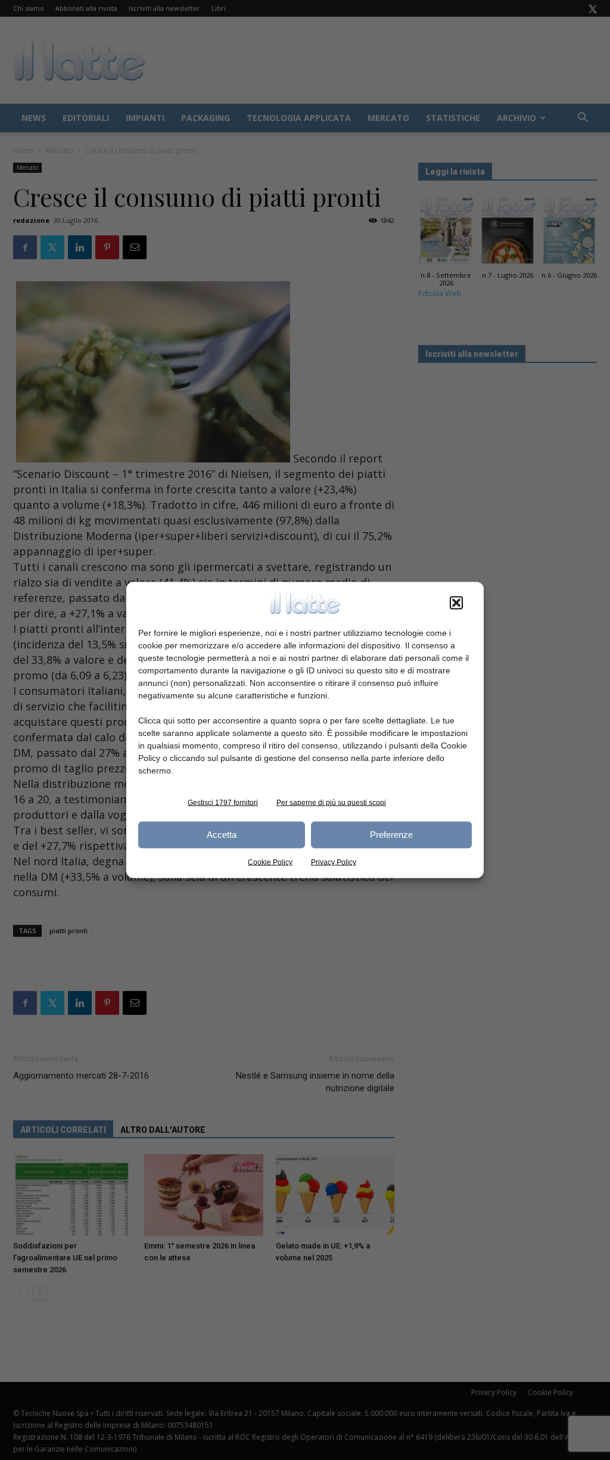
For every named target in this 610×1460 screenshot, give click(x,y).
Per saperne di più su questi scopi (331, 802)
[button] (456, 602)
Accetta (221, 835)
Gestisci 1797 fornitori (223, 802)
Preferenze (391, 835)
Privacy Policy (333, 862)
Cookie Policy (270, 862)
